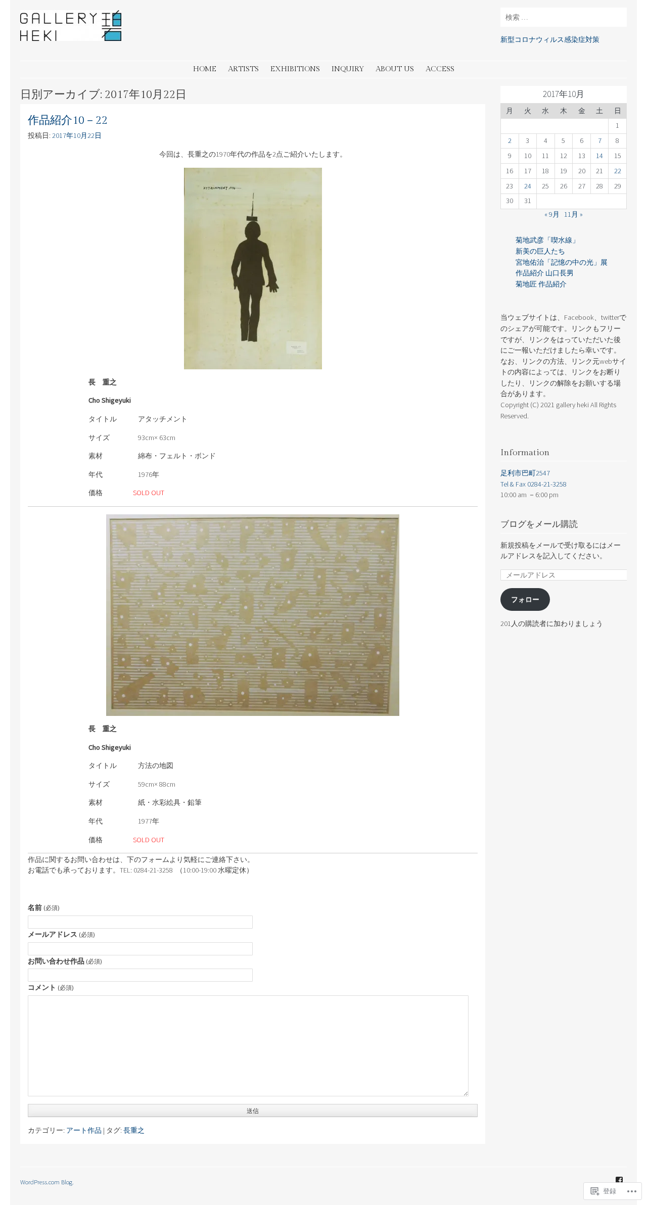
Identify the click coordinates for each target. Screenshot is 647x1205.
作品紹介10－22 (68, 120)
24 (527, 185)
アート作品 (84, 1130)
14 (599, 155)
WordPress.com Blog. (47, 1182)
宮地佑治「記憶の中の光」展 (562, 262)
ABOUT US (395, 69)
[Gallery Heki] (70, 38)
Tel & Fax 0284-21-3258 (533, 484)
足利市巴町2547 (525, 472)
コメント (51, 987)
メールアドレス (61, 934)
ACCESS (440, 69)
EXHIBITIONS (295, 69)
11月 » (573, 214)
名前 (44, 907)
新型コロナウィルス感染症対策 (549, 39)
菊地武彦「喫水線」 (547, 240)
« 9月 (552, 214)
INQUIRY (348, 69)
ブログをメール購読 (539, 524)
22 (617, 170)
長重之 (134, 1130)
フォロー (525, 599)
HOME (204, 69)
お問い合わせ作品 (65, 961)
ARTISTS (243, 69)
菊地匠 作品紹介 (541, 283)
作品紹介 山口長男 (545, 272)
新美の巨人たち (540, 251)
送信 (253, 1111)
